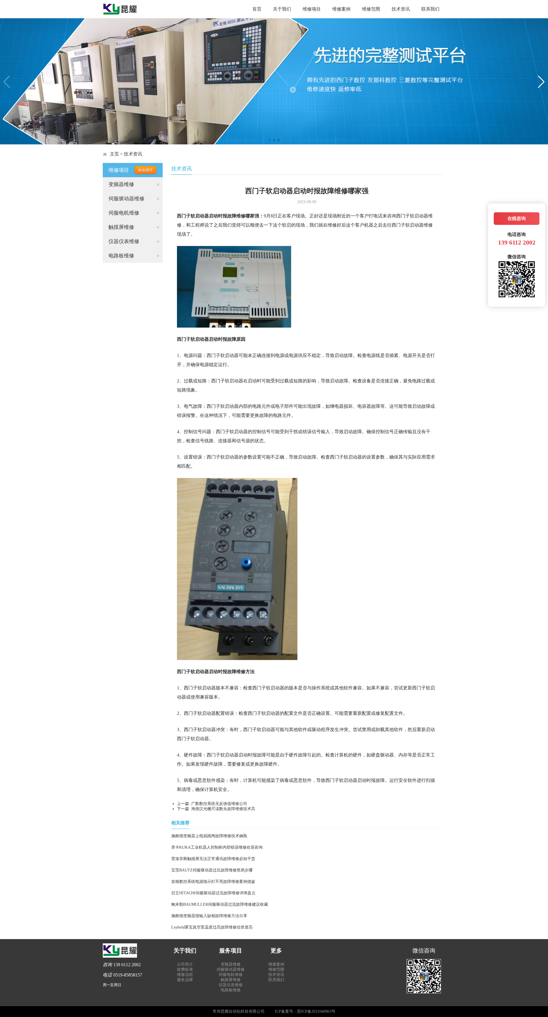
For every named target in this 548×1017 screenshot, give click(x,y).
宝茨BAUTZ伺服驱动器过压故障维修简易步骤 (212, 870)
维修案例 (341, 9)
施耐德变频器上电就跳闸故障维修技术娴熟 (209, 836)
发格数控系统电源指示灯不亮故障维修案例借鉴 (213, 881)
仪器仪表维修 (123, 241)
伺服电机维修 (123, 213)
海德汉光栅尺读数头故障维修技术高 (223, 809)
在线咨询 (516, 218)
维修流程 (185, 974)
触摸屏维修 (121, 227)
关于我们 (282, 9)
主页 (114, 154)
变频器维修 (121, 184)
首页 (256, 9)
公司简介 (185, 964)
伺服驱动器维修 (126, 198)
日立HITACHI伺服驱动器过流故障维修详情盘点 (213, 893)
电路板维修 (121, 256)
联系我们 (430, 9)
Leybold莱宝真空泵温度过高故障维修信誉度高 (212, 927)
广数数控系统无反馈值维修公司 (219, 804)
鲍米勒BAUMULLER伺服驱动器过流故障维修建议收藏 (219, 904)
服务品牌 (185, 980)
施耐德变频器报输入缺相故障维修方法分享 (209, 916)
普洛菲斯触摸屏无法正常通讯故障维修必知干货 (213, 859)
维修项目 (312, 9)
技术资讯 (401, 9)
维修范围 (371, 9)
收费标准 (185, 969)
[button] (269, 140)
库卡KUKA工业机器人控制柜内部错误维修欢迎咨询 (217, 847)
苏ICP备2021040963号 (316, 1011)
